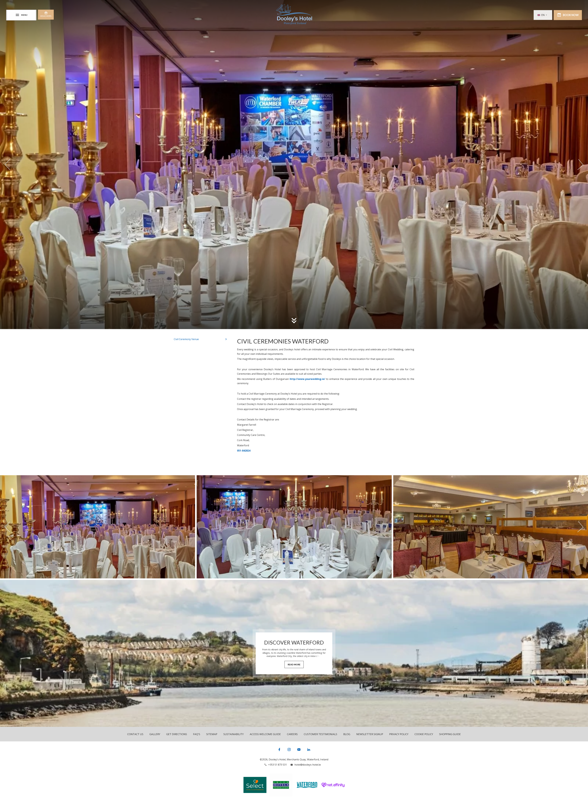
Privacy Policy (398, 734)
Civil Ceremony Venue (186, 339)
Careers (292, 734)
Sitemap (211, 734)
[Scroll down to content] (294, 320)
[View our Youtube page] (299, 749)
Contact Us (135, 734)
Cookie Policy (424, 734)
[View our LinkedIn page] (309, 749)
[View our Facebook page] (279, 749)
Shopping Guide (450, 734)
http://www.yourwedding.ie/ (308, 379)
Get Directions (176, 734)
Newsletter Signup (369, 734)
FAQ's (196, 734)
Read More (294, 664)
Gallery (154, 734)
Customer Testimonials (320, 734)
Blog (346, 734)
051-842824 (243, 450)
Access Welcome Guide (265, 734)
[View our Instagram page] (289, 749)
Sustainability (233, 734)
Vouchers (45, 16)
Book (571, 15)
